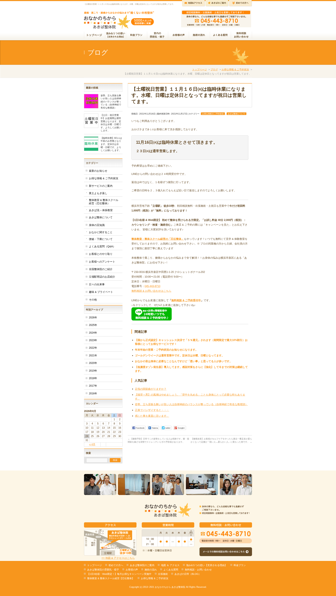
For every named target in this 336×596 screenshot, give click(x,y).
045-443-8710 (152, 286)
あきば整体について (236, 114)
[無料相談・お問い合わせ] (241, 35)
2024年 (93, 332)
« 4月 (92, 444)
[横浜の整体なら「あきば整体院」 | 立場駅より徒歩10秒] (119, 24)
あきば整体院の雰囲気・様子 (103, 569)
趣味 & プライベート (101, 291)
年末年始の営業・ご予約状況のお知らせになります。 (166, 349)
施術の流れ (151, 569)
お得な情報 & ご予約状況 (235, 69)
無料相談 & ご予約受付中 (186, 300)
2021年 (93, 355)
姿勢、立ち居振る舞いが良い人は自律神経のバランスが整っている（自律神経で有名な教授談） (191, 404)
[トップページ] (94, 35)
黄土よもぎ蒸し (98, 193)
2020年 (93, 362)
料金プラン (240, 565)
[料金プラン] (136, 35)
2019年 (93, 370)
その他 (93, 299)
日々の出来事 (97, 284)
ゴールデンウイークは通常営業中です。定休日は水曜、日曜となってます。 (179, 355)
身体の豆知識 (97, 225)
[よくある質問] (220, 35)
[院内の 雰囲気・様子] (157, 35)
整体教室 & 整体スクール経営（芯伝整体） (103, 201)
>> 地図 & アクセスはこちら (118, 557)
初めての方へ (115, 565)
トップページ (199, 69)
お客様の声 (132, 569)
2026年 (93, 317)
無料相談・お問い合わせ (198, 569)
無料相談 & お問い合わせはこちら (151, 290)
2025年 (93, 324)
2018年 (93, 378)
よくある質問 (170, 569)
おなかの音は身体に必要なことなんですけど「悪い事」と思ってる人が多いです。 (183, 361)
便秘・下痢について (101, 239)
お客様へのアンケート (102, 261)
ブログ (214, 69)
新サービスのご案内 (101, 185)
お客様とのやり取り (101, 253)
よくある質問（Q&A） (102, 246)
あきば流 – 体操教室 (101, 210)
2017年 (93, 385)
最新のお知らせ (98, 170)
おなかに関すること (101, 232)
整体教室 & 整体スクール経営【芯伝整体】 (110, 578)
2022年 (93, 347)
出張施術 (163, 574)
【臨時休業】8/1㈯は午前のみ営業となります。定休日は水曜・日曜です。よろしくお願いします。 (111, 144)
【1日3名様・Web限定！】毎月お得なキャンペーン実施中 (119, 574)
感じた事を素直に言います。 (152, 415)
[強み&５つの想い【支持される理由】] (115, 35)
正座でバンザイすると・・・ (152, 410)
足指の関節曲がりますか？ (150, 388)
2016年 (93, 393)
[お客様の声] (178, 35)
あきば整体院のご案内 (142, 565)
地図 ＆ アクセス (170, 565)
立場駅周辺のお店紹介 (102, 276)
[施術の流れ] (199, 35)
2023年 (93, 340)
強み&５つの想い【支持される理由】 (206, 565)
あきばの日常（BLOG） (187, 574)
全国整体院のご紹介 (101, 269)
